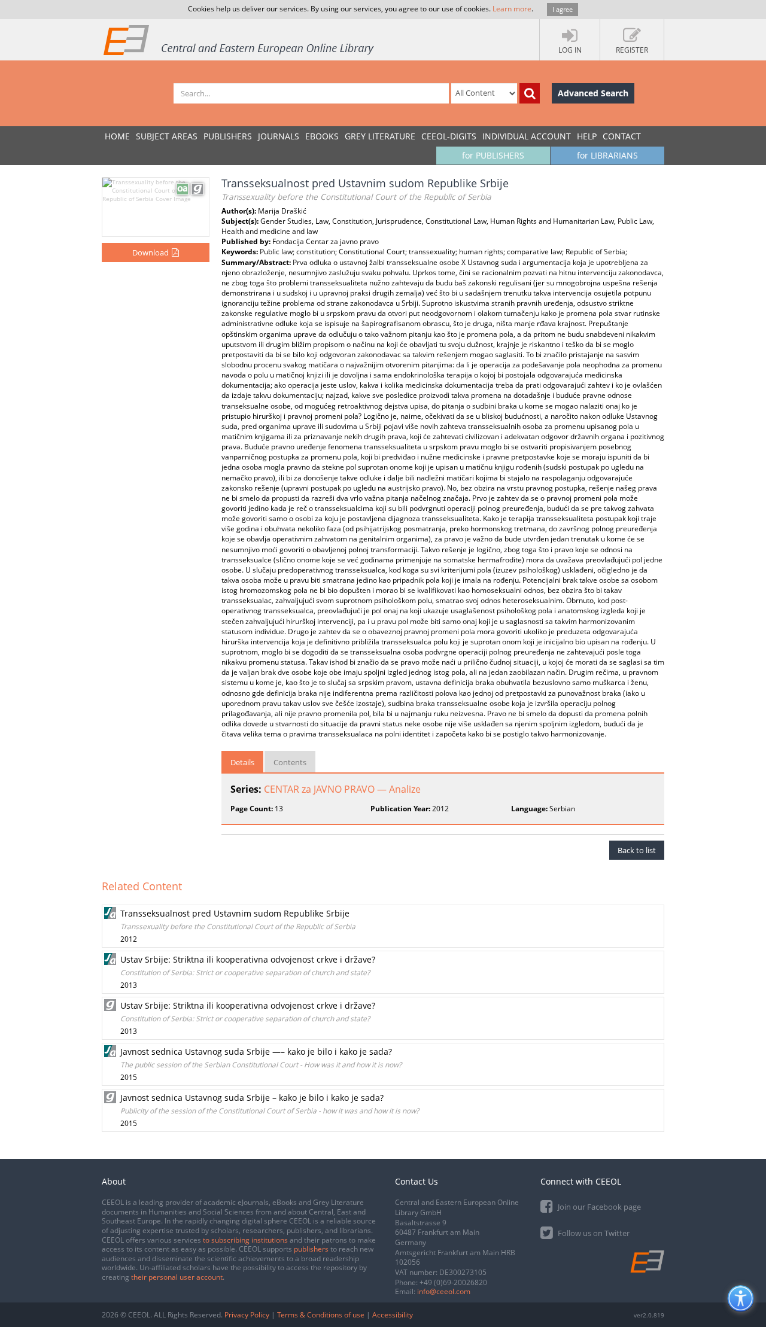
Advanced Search (593, 93)
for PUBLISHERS (493, 155)
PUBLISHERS (227, 136)
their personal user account (177, 1277)
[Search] (529, 93)
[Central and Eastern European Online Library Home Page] (239, 39)
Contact (622, 136)
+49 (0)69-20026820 (453, 1282)
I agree (562, 9)
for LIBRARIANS (607, 155)
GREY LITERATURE (380, 136)
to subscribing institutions (245, 1240)
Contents (289, 762)
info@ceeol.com (443, 1291)
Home (117, 136)
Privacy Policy (246, 1315)
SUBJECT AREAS (166, 136)
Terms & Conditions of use (320, 1315)
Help (587, 136)
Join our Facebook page (598, 1206)
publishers (311, 1249)
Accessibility (392, 1315)
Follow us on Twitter (593, 1233)
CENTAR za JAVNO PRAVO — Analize (342, 789)
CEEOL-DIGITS (448, 136)
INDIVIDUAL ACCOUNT (526, 136)
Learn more (512, 9)
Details (242, 762)
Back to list (637, 850)
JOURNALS (278, 136)
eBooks (322, 136)
